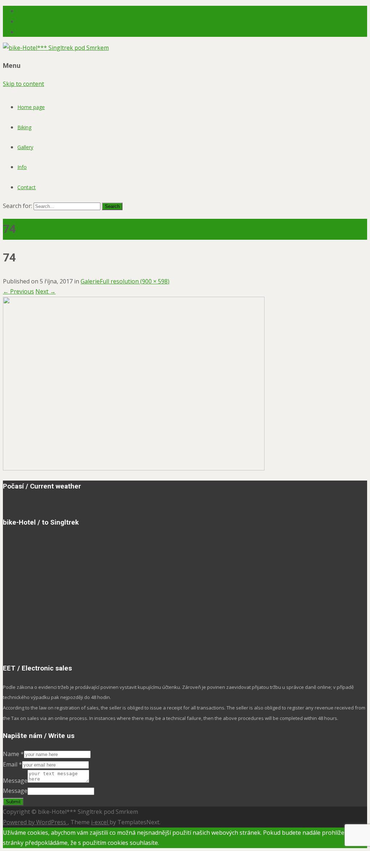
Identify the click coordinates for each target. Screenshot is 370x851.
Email (12, 764)
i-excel (100, 822)
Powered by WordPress (35, 822)
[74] (133, 468)
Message (15, 781)
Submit (13, 801)
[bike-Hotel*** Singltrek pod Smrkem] (56, 48)
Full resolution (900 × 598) (134, 281)
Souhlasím (173, 843)
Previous (18, 291)
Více (192, 843)
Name (13, 754)
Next (45, 291)
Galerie (90, 281)
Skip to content (23, 84)
